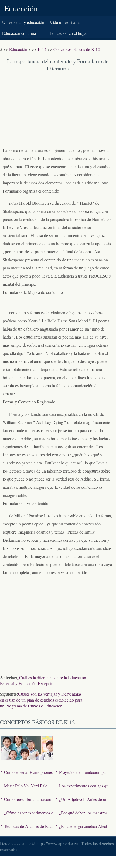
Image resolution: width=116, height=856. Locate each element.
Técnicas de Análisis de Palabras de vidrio (26, 830)
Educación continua (19, 33)
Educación (21, 8)
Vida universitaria (65, 22)
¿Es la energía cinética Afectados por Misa (81, 830)
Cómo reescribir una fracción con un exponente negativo (27, 803)
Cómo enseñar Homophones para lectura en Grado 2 (27, 776)
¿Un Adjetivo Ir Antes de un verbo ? (81, 803)
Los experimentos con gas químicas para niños (82, 790)
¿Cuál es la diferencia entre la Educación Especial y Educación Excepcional (43, 680)
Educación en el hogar (69, 33)
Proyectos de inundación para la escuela (81, 776)
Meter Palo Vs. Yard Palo (25, 785)
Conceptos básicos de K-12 (76, 49)
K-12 (42, 49)
